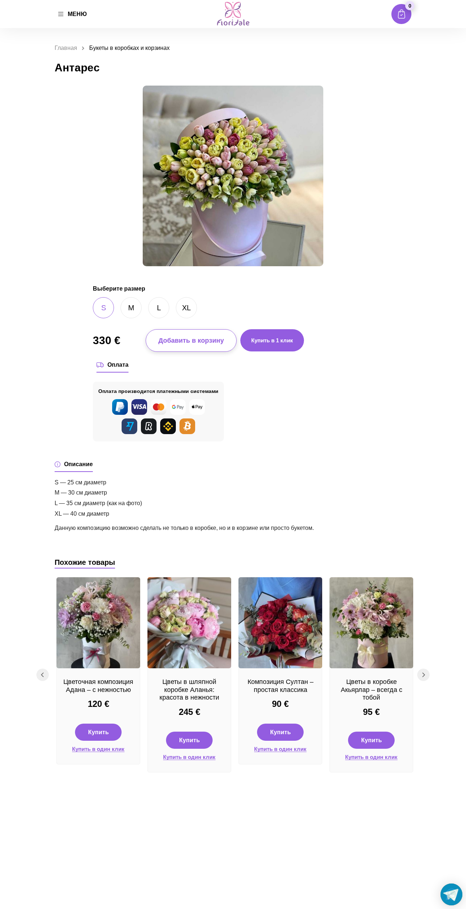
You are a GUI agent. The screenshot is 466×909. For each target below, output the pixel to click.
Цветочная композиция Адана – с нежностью (98, 685)
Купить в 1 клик (272, 340)
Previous (42, 675)
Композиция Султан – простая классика (280, 685)
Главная (66, 48)
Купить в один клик (98, 749)
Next (423, 675)
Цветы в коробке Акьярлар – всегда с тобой (371, 689)
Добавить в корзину (191, 340)
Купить (98, 732)
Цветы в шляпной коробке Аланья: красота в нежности (189, 689)
